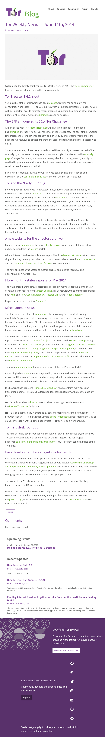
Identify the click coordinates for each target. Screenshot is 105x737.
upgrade (43, 114)
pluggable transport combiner (80, 344)
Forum (85, 9)
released (52, 102)
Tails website (75, 330)
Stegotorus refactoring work (23, 352)
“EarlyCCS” (37, 193)
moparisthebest (24, 366)
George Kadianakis (36, 294)
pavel (12, 603)
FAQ (51, 730)
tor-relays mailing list (35, 176)
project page (15, 499)
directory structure (71, 255)
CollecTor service (52, 244)
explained (60, 197)
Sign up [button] (26, 697)
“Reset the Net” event (37, 127)
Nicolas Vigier (53, 294)
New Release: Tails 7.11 (20, 565)
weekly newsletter (84, 85)
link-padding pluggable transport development (49, 348)
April (13, 294)
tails (11, 569)
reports (11, 512)
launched (14, 131)
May (23, 294)
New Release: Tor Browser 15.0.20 (26, 580)
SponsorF (41, 301)
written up (33, 402)
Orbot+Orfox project (32, 344)
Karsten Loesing (43, 290)
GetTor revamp (78, 340)
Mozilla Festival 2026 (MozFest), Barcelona (31, 547)
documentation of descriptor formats (33, 263)
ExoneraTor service (18, 406)
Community (73, 9)
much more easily (85, 259)
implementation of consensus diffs (51, 356)
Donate (94, 9)
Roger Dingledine (75, 294)
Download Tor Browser (65, 650)
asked (26, 373)
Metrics (34, 248)
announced (28, 244)
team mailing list (77, 499)
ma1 (12, 583)
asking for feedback (59, 416)
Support (61, 9)
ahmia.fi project (42, 340)
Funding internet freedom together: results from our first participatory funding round (51, 598)
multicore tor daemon (20, 360)
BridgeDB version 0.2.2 (45, 387)
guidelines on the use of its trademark (35, 441)
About (51, 9)
